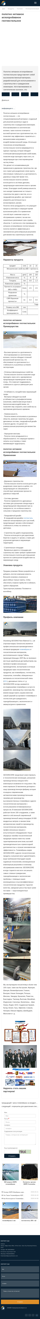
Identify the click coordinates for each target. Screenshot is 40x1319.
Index (37, 1315)
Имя (5, 1112)
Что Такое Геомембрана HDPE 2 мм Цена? (14, 1195)
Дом (3, 9)
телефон (7, 1125)
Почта (6, 1119)
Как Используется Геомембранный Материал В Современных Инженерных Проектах (14, 1198)
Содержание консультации (13, 1131)
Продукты (11, 9)
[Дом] (10, 3)
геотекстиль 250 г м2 (28, 1220)
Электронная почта (15, 94)
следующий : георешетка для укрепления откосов (20, 1106)
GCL (5, 681)
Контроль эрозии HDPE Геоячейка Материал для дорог (29, 1183)
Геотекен (20, 9)
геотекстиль (28, 518)
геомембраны (24, 649)
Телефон (25, 94)
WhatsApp (34, 94)
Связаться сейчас (6, 94)
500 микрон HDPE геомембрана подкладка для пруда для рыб (10, 1183)
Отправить (11, 1156)
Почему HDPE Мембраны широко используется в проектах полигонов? (14, 1192)
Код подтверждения (11, 1148)
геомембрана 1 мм (8, 1220)
